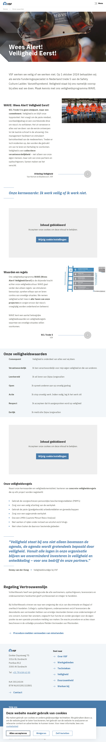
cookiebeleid (12, 726)
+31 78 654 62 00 (21, 672)
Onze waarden (18, 9)
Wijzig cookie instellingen (52, 239)
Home (5, 9)
